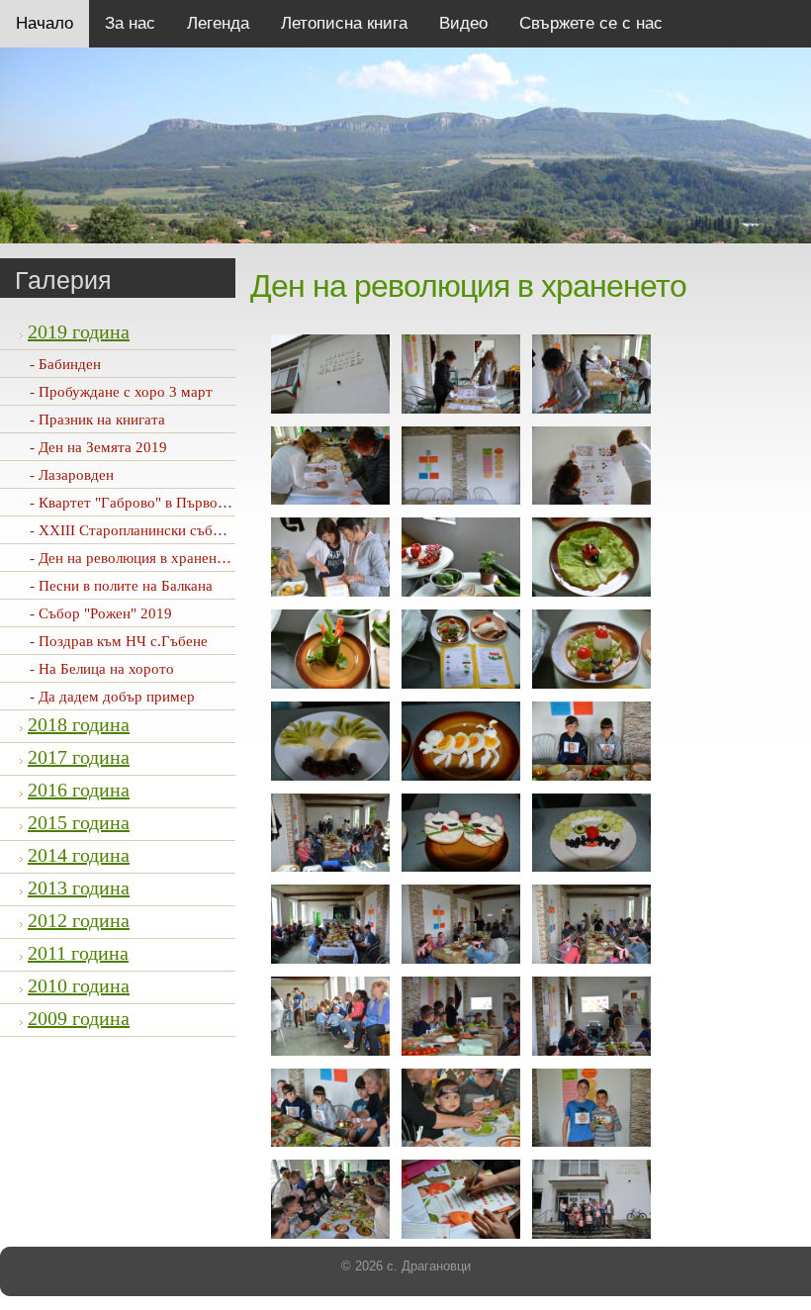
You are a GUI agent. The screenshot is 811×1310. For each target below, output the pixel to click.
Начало (44, 23)
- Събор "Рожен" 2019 (101, 613)
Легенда (218, 23)
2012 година (79, 920)
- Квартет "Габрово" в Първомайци (144, 503)
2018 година (79, 724)
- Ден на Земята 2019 (98, 447)
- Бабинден (65, 364)
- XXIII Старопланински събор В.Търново (166, 530)
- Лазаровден (72, 475)
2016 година (79, 789)
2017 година (79, 757)
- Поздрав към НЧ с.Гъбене (119, 641)
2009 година (79, 1018)
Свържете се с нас (591, 23)
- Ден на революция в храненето (134, 558)
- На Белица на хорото (102, 669)
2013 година (79, 887)
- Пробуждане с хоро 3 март (121, 392)
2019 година (79, 331)
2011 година (78, 953)
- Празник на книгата (97, 419)
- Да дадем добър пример (112, 696)
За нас (130, 23)
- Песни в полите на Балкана (121, 586)
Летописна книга (344, 23)
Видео (463, 23)
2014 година (79, 855)
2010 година (79, 985)
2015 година (79, 822)
